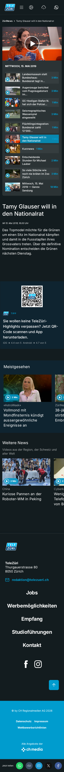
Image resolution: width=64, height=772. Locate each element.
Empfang (32, 619)
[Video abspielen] (32, 44)
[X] (48, 765)
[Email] (38, 765)
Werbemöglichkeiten (32, 606)
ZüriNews (7, 21)
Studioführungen (32, 632)
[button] (29, 765)
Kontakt (32, 645)
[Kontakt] (56, 7)
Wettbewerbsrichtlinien (32, 727)
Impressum (41, 721)
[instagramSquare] (38, 664)
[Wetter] (43, 7)
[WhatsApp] (19, 765)
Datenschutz (23, 721)
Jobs (32, 593)
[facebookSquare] (26, 664)
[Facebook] (58, 765)
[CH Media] (32, 748)
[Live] (31, 7)
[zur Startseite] (10, 7)
